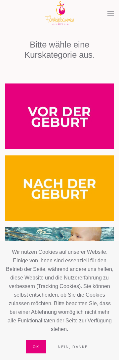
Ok (36, 347)
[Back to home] (59, 13)
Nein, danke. (74, 347)
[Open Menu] (110, 13)
